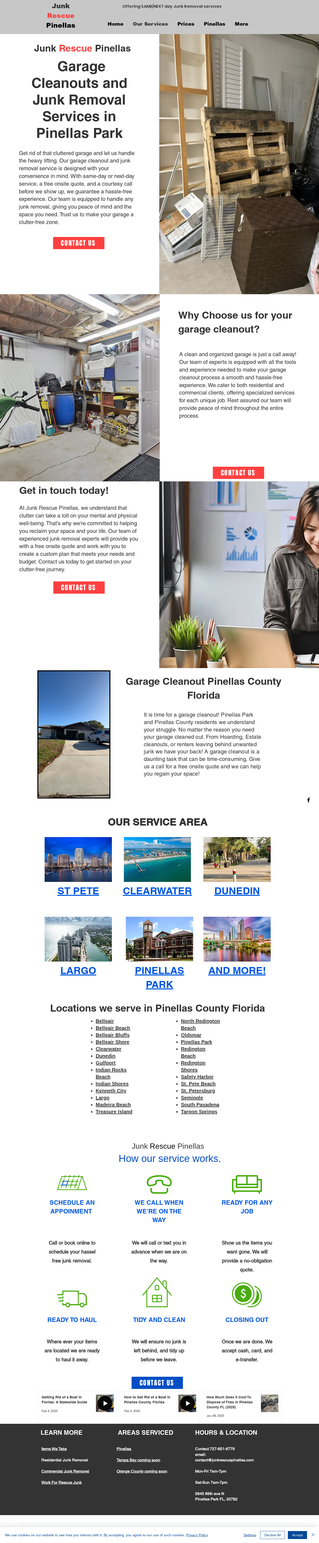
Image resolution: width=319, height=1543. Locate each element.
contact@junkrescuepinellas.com (224, 1460)
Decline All (272, 1535)
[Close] (313, 1535)
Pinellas (124, 1448)
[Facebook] (308, 800)
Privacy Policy (197, 1535)
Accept (297, 1535)
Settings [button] (249, 1535)
